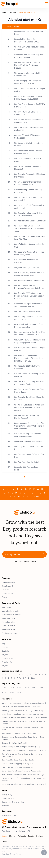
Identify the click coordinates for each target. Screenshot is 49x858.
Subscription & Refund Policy (13, 802)
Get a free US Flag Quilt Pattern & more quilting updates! (27, 435)
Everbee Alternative (9, 633)
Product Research (8, 582)
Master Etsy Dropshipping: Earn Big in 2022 (18, 763)
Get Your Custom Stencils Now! (27, 311)
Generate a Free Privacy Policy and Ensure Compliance (28, 56)
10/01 (41, 687)
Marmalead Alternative (10, 611)
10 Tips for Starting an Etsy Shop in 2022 (17, 767)
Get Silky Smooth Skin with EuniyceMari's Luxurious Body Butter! (29, 286)
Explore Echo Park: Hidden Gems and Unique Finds (21, 771)
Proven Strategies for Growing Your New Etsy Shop (21, 746)
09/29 (12, 692)
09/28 (19, 692)
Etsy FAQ (5, 665)
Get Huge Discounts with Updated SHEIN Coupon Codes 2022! (28, 97)
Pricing (4, 597)
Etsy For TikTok (7, 593)
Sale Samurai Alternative (11, 615)
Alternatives (6, 607)
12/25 (4, 687)
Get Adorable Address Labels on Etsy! (29, 280)
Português (22, 836)
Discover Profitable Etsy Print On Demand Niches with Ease (24, 718)
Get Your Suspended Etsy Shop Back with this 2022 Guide (29, 382)
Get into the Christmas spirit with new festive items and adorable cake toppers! (29, 407)
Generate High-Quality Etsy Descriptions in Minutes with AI (26, 40)
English (4, 836)
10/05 (12, 687)
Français (5, 841)
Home (4, 12)
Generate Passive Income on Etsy (28, 441)
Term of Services (8, 798)
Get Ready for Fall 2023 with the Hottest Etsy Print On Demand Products (27, 65)
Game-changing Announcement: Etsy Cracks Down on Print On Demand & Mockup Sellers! (29, 426)
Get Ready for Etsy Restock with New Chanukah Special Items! (29, 274)
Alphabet (12, 12)
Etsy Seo (5, 654)
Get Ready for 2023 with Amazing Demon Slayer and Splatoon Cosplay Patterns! (29, 296)
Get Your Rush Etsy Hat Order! (26, 462)
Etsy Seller (6, 651)
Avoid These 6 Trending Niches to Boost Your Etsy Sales (23, 714)
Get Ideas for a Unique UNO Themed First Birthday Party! (29, 253)
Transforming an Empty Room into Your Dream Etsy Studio (24, 750)
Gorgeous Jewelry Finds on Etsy (27, 267)
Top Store (5, 589)
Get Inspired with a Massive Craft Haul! (30, 220)
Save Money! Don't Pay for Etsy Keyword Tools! (19, 733)
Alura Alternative (8, 629)
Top (44, 852)
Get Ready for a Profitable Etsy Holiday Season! (26, 416)
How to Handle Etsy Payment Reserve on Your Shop (21, 707)
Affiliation (5, 806)
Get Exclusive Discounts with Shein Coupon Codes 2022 (28, 74)
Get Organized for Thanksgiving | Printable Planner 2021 (27, 183)
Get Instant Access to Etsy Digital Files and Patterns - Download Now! (29, 333)
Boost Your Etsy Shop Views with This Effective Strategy (23, 774)
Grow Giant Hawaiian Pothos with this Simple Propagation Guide (29, 341)
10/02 (34, 687)
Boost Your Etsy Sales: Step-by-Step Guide (18, 760)
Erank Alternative (8, 626)
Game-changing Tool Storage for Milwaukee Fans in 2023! (27, 82)
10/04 (19, 687)
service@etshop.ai (9, 815)
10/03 (26, 687)
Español (31, 836)
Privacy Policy (7, 795)
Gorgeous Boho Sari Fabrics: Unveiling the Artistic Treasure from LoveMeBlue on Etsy (28, 358)
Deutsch (39, 836)
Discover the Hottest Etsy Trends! (14, 743)
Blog (3, 643)
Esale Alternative (8, 622)
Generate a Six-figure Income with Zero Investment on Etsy (28, 305)
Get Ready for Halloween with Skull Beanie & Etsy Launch (28, 214)
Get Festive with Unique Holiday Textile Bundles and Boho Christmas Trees (29, 228)
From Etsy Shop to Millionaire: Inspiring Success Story (22, 710)
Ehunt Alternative (8, 618)
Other (37, 496)
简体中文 (12, 836)
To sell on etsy (7, 662)
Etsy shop (5, 647)
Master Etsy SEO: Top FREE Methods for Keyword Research (24, 703)
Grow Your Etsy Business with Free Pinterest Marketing (28, 325)
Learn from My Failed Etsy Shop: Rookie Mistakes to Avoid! (24, 784)
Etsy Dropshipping (9, 658)
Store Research (7, 586)
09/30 (4, 692)
